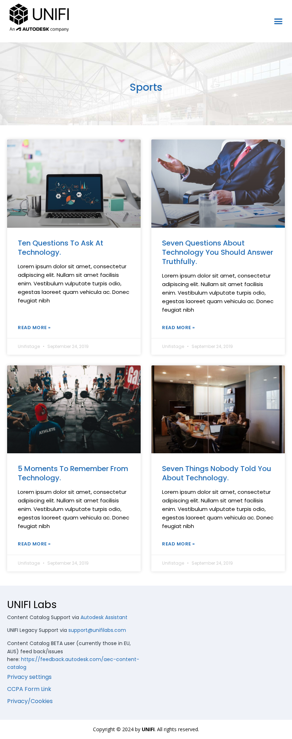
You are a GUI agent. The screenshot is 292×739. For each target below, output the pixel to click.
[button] (278, 21)
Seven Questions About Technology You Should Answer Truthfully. (217, 252)
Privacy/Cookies (30, 701)
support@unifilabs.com (97, 630)
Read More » (34, 327)
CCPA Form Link (29, 689)
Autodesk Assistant (103, 617)
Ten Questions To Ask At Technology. (60, 247)
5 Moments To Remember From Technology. (73, 473)
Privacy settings (29, 677)
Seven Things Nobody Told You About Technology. (216, 473)
